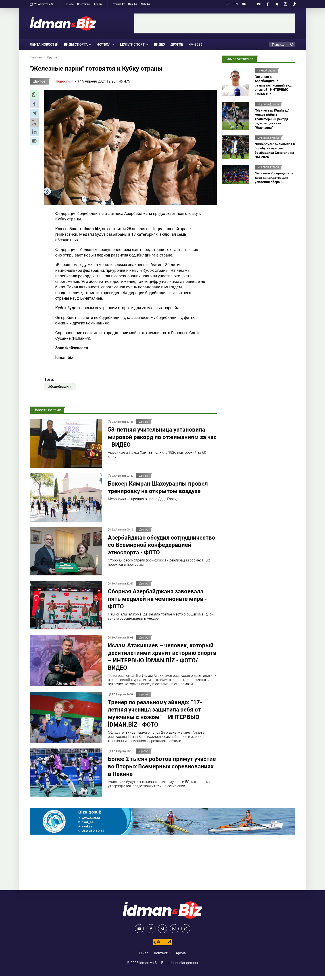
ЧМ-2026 (195, 44)
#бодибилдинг (60, 386)
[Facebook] (267, 4)
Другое (176, 44)
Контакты (83, 4)
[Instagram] (285, 4)
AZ (227, 4)
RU (244, 4)
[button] (34, 94)
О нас (70, 4)
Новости (63, 81)
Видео (159, 44)
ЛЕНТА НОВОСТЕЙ (44, 44)
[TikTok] (294, 4)
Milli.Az (145, 4)
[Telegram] (276, 4)
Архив (98, 4)
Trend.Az (119, 4)
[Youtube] (258, 4)
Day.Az (132, 4)
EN (235, 4)
